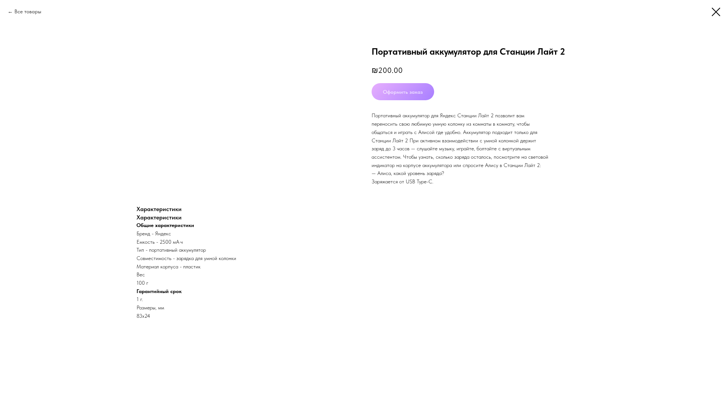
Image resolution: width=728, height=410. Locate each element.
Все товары (27, 11)
